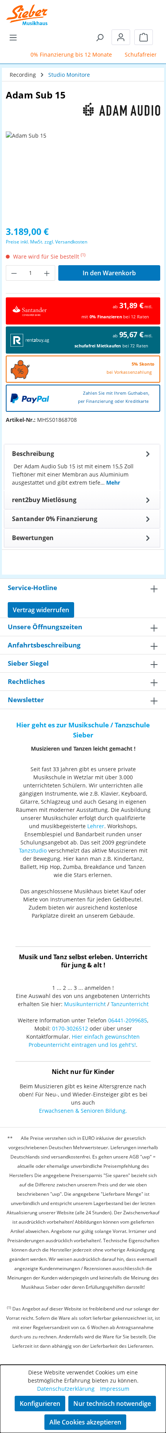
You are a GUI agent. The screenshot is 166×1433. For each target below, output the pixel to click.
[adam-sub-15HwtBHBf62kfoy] (83, 175)
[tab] (82, 467)
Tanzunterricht (130, 1004)
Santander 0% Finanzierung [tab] (54, 518)
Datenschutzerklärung (66, 1388)
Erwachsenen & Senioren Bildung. (83, 1110)
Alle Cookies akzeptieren (85, 1422)
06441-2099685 (127, 1020)
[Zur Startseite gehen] (27, 9)
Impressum (114, 1388)
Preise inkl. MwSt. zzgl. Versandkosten (46, 241)
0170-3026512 (70, 1028)
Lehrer (95, 826)
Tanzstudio (33, 850)
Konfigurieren (40, 1403)
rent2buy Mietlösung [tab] (44, 500)
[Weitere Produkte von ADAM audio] (83, 109)
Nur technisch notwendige (112, 1403)
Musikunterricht (85, 1004)
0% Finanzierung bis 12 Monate (67, 54)
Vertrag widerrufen (41, 610)
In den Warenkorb (109, 273)
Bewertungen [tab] (33, 537)
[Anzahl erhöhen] (47, 273)
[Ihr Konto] (121, 37)
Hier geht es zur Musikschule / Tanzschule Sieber (83, 729)
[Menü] (13, 37)
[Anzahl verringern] (14, 273)
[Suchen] (99, 37)
